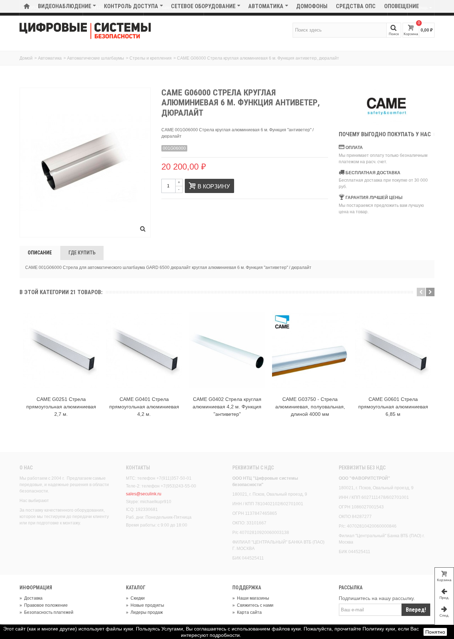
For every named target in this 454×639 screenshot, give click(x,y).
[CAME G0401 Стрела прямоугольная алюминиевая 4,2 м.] (144, 350)
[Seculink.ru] (85, 30)
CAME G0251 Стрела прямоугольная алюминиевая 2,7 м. (61, 406)
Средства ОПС (356, 6)
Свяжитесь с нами (252, 605)
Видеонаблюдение (64, 6)
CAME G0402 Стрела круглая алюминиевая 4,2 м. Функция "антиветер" (227, 406)
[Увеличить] (142, 229)
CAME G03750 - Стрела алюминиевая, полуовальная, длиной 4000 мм (310, 406)
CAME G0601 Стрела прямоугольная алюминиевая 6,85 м (393, 406)
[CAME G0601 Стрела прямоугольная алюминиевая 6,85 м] (393, 350)
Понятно (435, 632)
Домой (26, 58)
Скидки (135, 598)
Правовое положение (44, 605)
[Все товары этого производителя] (386, 106)
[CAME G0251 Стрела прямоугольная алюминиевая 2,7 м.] (61, 350)
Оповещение (401, 6)
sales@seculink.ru (143, 493)
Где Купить (81, 252)
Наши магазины (250, 598)
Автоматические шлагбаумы (95, 58)
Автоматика (265, 6)
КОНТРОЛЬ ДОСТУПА (131, 6)
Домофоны (311, 6)
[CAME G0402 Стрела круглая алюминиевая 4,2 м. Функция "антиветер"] (227, 350)
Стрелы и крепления (150, 58)
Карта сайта (247, 612)
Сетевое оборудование (203, 6)
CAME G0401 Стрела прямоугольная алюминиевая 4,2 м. (144, 406)
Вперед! (416, 609)
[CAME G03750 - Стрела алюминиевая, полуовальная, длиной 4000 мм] (310, 350)
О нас (26, 467)
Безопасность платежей (46, 612)
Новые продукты (145, 605)
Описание (40, 252)
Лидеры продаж (144, 612)
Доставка (31, 598)
